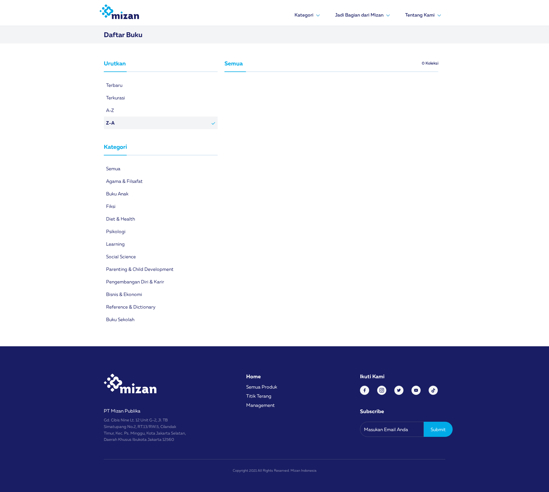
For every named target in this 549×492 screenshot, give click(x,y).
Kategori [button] (305, 15)
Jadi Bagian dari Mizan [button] (360, 15)
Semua (113, 168)
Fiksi (111, 206)
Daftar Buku (123, 34)
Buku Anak (117, 194)
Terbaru (114, 85)
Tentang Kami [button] (420, 15)
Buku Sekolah (120, 319)
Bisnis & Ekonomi (124, 294)
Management (260, 405)
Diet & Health (120, 219)
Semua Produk (261, 387)
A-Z (110, 110)
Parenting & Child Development (140, 269)
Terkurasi (115, 98)
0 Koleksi (430, 63)
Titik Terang (258, 396)
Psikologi (116, 231)
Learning (115, 244)
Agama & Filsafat (124, 181)
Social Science (121, 256)
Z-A (110, 123)
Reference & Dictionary (131, 307)
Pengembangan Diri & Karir (135, 282)
